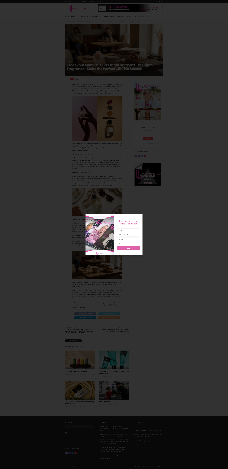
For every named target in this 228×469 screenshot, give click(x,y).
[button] (85, 226)
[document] (114, 234)
